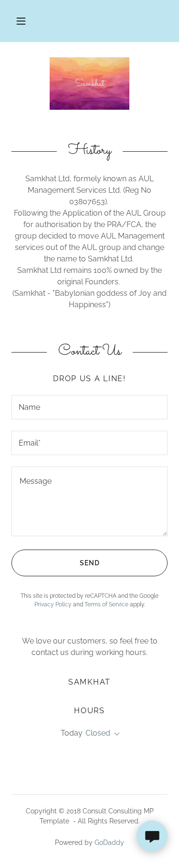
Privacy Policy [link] (53, 604)
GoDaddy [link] (109, 842)
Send (90, 563)
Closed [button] (97, 733)
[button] (21, 21)
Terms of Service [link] (106, 604)
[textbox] (89, 407)
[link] (89, 83)
